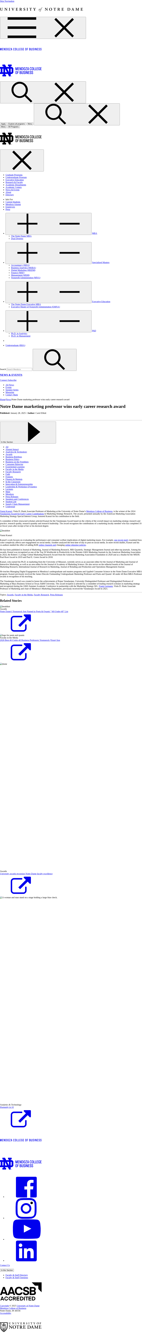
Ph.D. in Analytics (19, 333)
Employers (10, 207)
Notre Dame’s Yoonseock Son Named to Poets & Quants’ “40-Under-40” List (34, 611)
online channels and (47, 545)
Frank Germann (106, 586)
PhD (94, 331)
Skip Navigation (7, 1)
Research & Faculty (14, 182)
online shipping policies (75, 545)
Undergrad (10, 506)
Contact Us (5, 1265)
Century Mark (12, 395)
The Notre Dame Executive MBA (26, 304)
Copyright (4, 1306)
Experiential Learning (15, 467)
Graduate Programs (14, 175)
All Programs (13, 127)
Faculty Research (13, 472)
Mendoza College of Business (99, 511)
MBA (94, 233)
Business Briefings (14, 457)
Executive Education (15, 180)
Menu (3, 127)
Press (8, 209)
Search (3, 369)
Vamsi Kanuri (6, 511)
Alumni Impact (12, 449)
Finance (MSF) (17, 272)
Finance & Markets (14, 479)
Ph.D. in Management (20, 336)
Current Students (13, 202)
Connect (4, 380)
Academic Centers (14, 187)
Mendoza (10, 494)
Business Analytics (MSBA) (23, 268)
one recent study (121, 540)
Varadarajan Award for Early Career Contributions (22, 514)
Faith (8, 474)
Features (9, 477)
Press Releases (12, 496)
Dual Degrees (17, 238)
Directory (10, 195)
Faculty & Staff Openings (17, 1277)
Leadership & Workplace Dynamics (21, 487)
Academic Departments (16, 185)
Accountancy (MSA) (20, 265)
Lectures (9, 489)
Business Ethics (12, 459)
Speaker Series (12, 390)
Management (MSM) (20, 275)
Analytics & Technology (16, 452)
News (8, 399)
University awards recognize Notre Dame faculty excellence (26, 874)
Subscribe (12, 380)
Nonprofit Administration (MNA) (25, 277)
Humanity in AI (7, 1107)
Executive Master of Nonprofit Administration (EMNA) (35, 307)
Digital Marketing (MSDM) (23, 270)
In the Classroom (13, 482)
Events (9, 387)
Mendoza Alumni (13, 204)
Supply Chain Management (18, 504)
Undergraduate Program (16, 177)
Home (2, 399)
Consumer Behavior (14, 464)
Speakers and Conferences (17, 499)
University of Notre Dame (28, 1306)
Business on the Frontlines (17, 462)
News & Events (12, 190)
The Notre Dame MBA (21, 236)
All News (10, 385)
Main (8, 491)
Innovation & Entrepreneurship (19, 484)
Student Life (11, 501)
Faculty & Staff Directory (17, 1275)
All (7, 447)
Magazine (10, 392)
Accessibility (5, 1313)
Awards (9, 454)
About (8, 192)
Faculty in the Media (15, 469)
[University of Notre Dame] (41, 15)
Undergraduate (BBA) (15, 345)
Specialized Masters (100, 262)
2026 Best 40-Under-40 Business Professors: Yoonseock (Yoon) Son (30, 640)
